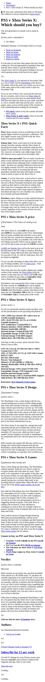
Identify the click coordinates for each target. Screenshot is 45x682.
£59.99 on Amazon (32, 545)
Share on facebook (13, 50)
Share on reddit (12, 57)
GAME (4, 248)
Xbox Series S (28, 272)
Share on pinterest (13, 54)
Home (8, 3)
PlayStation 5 (26, 83)
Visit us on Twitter (13, 634)
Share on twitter (12, 52)
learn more (34, 14)
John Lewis (30, 264)
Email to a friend (12, 59)
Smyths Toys (16, 248)
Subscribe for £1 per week (17, 652)
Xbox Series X (10, 81)
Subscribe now (7, 666)
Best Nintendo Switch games (24, 382)
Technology (10, 5)
